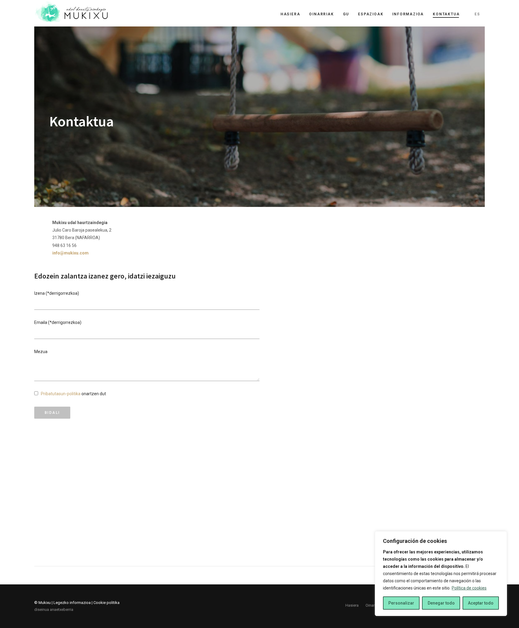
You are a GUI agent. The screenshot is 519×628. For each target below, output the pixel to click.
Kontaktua (446, 14)
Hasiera (290, 14)
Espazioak (370, 14)
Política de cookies (469, 588)
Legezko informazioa (72, 602)
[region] (441, 573)
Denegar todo (441, 603)
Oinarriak (321, 14)
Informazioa (408, 14)
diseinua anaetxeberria (53, 609)
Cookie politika (106, 602)
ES (477, 14)
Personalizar (401, 603)
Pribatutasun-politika (60, 393)
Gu (346, 14)
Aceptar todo (480, 603)
